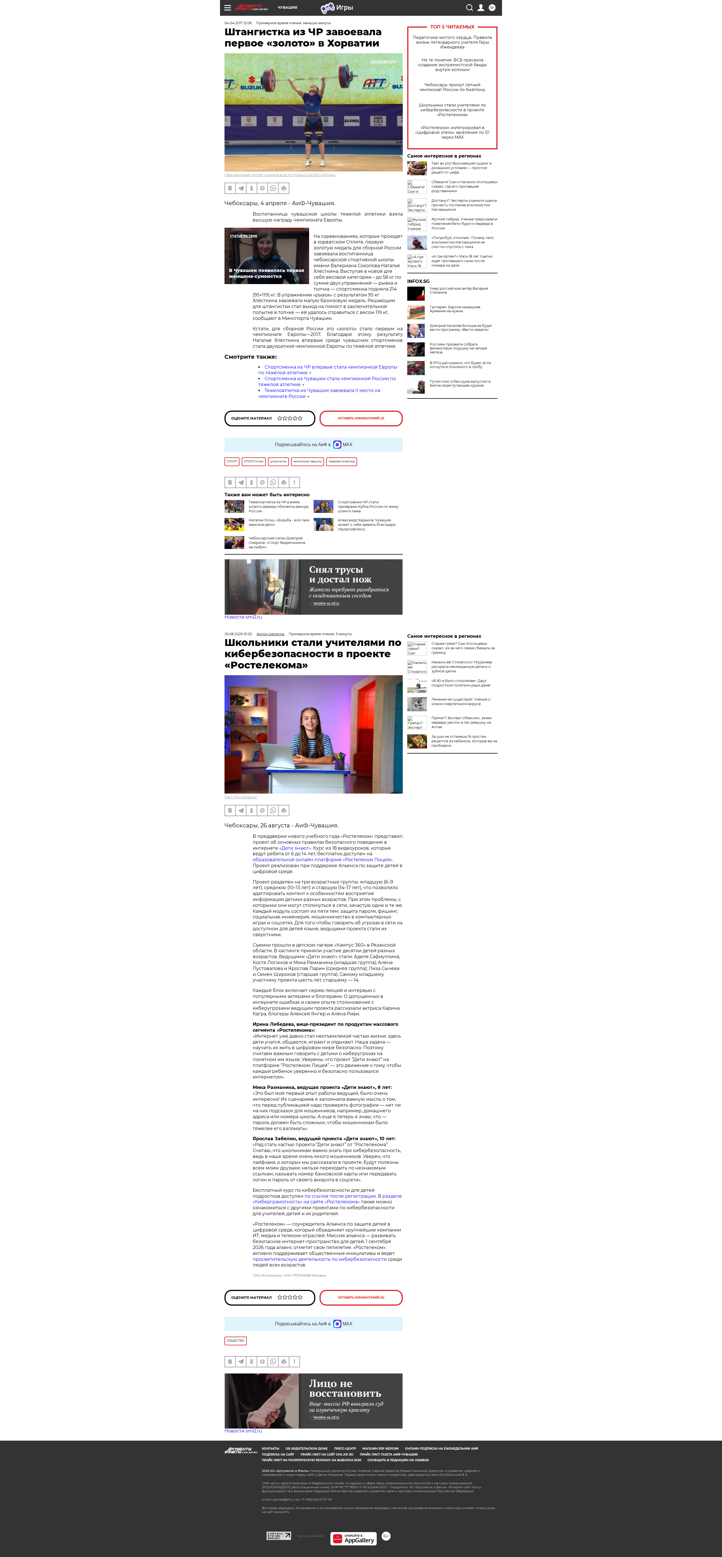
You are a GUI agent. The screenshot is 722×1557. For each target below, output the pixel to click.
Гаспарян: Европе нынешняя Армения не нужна (455, 309)
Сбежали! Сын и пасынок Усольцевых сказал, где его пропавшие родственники (465, 186)
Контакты (270, 1448)
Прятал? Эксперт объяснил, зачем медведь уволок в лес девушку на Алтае (462, 722)
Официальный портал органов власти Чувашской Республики (279, 175)
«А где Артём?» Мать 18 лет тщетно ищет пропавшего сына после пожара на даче (462, 260)
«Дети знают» (295, 848)
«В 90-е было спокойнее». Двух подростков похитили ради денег (461, 683)
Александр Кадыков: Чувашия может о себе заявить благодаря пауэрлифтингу (366, 524)
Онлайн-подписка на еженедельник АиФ (441, 1448)
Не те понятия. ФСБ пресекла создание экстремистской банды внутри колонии (452, 65)
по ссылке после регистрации (340, 1196)
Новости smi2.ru (243, 617)
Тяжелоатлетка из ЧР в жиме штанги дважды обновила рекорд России (279, 506)
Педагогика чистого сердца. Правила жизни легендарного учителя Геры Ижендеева (452, 42)
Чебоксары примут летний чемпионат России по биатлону (452, 87)
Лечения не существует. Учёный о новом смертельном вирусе (461, 701)
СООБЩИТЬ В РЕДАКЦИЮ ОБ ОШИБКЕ (398, 1460)
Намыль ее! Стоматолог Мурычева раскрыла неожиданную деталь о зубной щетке (462, 666)
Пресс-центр (345, 1448)
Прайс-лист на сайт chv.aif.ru (327, 1454)
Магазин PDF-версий (380, 1448)
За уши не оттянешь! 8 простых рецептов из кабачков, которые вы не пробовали (464, 741)
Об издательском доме (307, 1448)
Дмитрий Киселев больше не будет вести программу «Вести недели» (461, 328)
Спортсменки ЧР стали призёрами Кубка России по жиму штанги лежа (368, 506)
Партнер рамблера (310, 1536)
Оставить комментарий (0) (361, 418)
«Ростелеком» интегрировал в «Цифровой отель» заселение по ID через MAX (452, 132)
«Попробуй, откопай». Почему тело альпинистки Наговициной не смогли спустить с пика (463, 242)
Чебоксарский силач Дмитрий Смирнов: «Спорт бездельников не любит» (277, 542)
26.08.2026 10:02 (238, 634)
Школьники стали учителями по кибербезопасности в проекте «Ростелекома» (452, 110)
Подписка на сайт (278, 1454)
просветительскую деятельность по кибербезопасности (320, 1259)
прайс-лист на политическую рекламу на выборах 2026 (311, 1460)
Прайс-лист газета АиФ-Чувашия (389, 1454)
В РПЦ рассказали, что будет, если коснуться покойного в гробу (460, 365)
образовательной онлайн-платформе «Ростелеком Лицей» (322, 859)
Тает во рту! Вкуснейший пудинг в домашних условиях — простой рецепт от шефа (462, 167)
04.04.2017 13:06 (238, 23)
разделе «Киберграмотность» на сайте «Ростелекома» (327, 1199)
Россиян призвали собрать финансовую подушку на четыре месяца (458, 348)
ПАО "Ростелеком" (240, 797)
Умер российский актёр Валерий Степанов (459, 290)
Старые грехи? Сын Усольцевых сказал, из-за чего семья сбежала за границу (463, 648)
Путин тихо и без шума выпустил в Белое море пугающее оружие (460, 383)
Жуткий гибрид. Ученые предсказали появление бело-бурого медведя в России (464, 223)
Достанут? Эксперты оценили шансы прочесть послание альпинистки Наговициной (464, 205)
